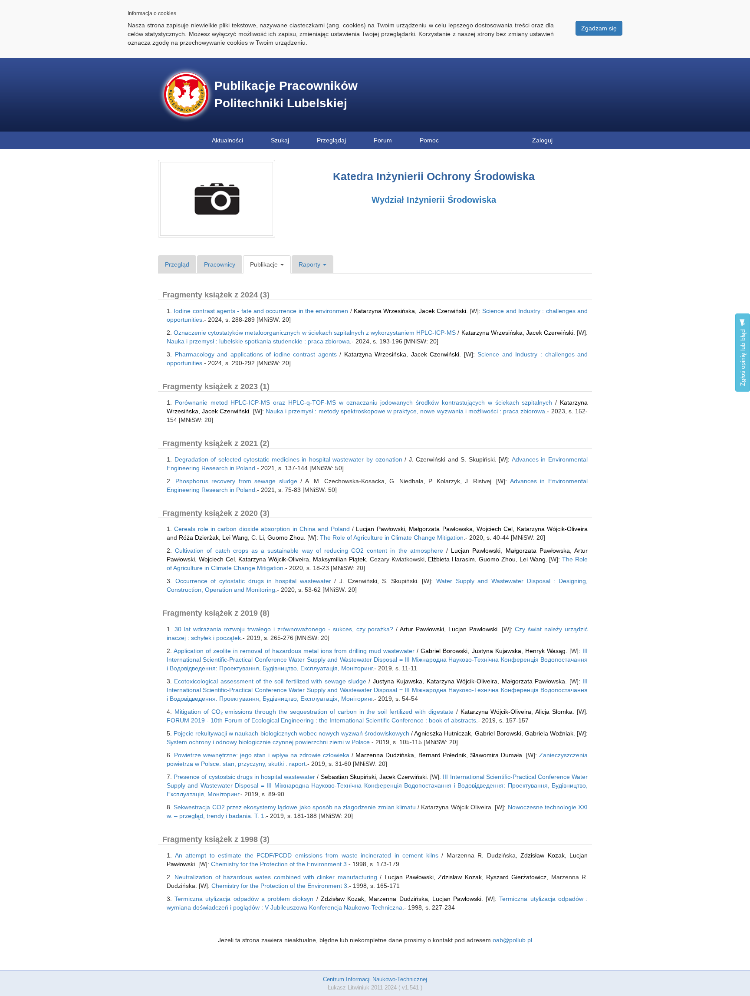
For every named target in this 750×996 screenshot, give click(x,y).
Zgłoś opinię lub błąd (742, 356)
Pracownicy (219, 264)
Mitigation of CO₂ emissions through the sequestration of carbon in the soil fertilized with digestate (314, 711)
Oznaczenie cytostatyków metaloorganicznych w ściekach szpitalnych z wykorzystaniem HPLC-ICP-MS (315, 332)
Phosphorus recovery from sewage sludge (236, 481)
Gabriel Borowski (444, 650)
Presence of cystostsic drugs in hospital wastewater (244, 776)
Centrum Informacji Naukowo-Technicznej (375, 979)
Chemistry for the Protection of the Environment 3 (279, 864)
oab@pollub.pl (512, 940)
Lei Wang (235, 537)
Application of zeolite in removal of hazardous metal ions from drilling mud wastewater (294, 650)
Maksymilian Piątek (339, 559)
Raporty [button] (310, 264)
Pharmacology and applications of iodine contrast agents (256, 354)
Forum (383, 140)
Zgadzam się (599, 28)
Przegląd (177, 264)
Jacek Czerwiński (442, 310)
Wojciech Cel (495, 528)
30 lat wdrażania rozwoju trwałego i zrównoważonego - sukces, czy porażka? (284, 629)
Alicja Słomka (553, 711)
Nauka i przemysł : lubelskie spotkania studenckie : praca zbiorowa (258, 341)
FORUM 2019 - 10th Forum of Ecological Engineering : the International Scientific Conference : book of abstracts (321, 720)
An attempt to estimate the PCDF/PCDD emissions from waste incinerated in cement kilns (306, 855)
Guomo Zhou (285, 537)
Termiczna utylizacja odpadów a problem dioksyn (243, 898)
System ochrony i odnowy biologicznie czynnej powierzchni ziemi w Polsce (268, 742)
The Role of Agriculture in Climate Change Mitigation (392, 537)
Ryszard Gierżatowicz (516, 877)
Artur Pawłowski (422, 629)
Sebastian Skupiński (348, 776)
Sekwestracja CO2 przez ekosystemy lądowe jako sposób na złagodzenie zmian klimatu (295, 807)
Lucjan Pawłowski (380, 528)
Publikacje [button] (265, 264)
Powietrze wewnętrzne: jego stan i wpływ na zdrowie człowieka (261, 755)
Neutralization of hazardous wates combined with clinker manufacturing (275, 877)
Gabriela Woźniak (549, 733)
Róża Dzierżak (199, 537)
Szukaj (280, 140)
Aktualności (227, 140)
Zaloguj (542, 140)
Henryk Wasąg (545, 650)
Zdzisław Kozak (542, 855)
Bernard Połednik (442, 755)
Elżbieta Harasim (451, 559)
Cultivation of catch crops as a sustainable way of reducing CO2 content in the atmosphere (309, 550)
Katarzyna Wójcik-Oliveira (552, 528)
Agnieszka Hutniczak (442, 733)
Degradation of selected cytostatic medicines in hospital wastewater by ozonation (288, 459)
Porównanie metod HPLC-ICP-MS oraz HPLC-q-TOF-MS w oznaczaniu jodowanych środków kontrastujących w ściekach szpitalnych (364, 402)
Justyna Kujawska (496, 650)
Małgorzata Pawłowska (440, 528)
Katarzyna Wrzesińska (384, 310)
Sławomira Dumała (496, 755)
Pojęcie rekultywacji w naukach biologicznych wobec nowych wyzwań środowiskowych (291, 733)
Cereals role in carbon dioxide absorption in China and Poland (261, 528)
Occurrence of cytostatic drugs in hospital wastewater (253, 580)
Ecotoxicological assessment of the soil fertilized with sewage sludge (270, 681)
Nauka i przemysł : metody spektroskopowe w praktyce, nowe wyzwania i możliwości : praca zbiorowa (406, 411)
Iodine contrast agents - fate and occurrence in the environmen (261, 310)
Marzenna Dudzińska (384, 755)
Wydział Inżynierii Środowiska (434, 199)
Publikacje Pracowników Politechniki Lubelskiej (286, 94)
